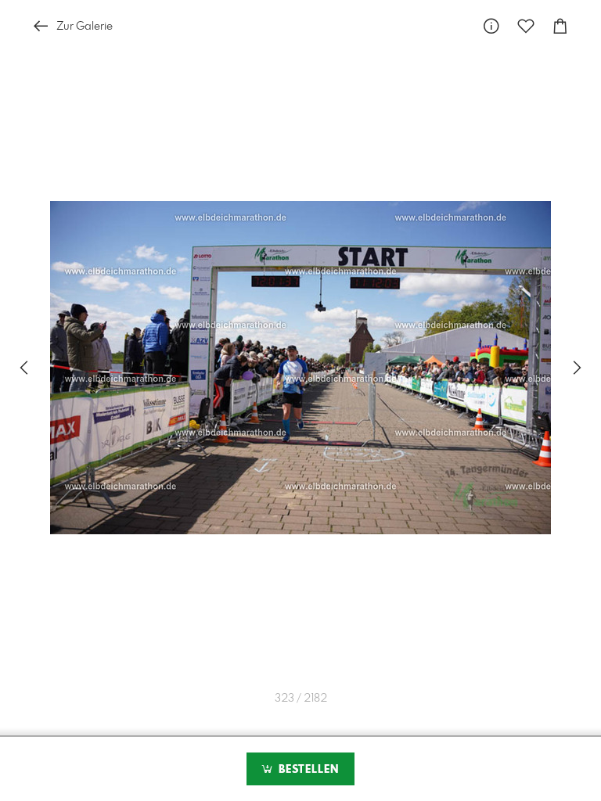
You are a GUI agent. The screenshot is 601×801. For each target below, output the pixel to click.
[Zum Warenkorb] (560, 26)
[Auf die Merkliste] (525, 26)
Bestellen (307, 769)
